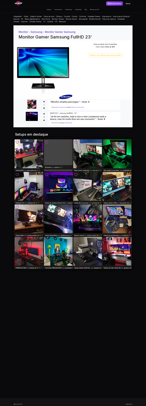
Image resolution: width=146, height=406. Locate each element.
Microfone (46, 19)
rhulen (56, 123)
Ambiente (78, 9)
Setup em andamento (111, 235)
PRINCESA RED (21, 268)
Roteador (121, 19)
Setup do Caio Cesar (77, 107)
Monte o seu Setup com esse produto (105, 55)
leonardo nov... (125, 203)
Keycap (16, 19)
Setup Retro (20, 235)
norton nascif (91, 235)
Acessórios (58, 9)
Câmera (59, 16)
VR (56, 21)
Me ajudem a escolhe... (112, 170)
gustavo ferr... (128, 268)
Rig (86, 9)
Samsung (36, 31)
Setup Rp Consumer (81, 203)
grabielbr (126, 170)
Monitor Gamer (58, 19)
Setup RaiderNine (51, 235)
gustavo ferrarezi (59, 107)
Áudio (26, 16)
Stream (16, 21)
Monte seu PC (94, 9)
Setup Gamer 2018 (110, 203)
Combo (74, 16)
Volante (50, 21)
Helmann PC (20, 203)
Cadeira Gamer (36, 16)
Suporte (24, 21)
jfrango (32, 268)
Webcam (62, 21)
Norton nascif (79, 235)
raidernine (64, 235)
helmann (30, 203)
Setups (49, 9)
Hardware (68, 9)
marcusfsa (30, 170)
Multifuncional (95, 19)
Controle (82, 16)
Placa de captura (109, 19)
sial (56, 167)
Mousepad (83, 19)
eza (94, 170)
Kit (22, 19)
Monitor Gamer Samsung (60, 31)
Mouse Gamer (71, 19)
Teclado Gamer (35, 21)
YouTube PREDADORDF (53, 268)
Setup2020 (20, 170)
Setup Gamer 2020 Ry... (82, 268)
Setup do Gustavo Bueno (54, 203)
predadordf (69, 268)
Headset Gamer (94, 16)
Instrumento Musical (121, 16)
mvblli (124, 235)
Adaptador (17, 16)
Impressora (106, 16)
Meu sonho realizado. (82, 170)
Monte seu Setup (114, 3)
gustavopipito (32, 235)
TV (44, 21)
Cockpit (67, 16)
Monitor (23, 31)
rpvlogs (94, 203)
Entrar (128, 3)
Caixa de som (49, 16)
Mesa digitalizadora (32, 19)
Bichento (48, 167)
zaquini (96, 268)
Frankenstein (68, 123)
